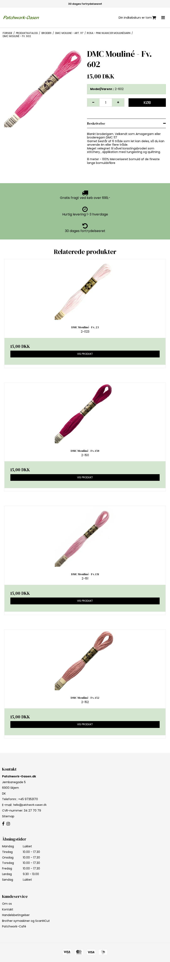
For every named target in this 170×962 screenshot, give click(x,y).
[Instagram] (8, 824)
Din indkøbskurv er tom (135, 18)
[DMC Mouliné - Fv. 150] (85, 413)
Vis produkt (85, 354)
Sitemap (8, 816)
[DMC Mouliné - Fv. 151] (85, 536)
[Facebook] (3, 824)
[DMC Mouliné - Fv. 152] (85, 660)
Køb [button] (147, 102)
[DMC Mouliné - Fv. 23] (85, 289)
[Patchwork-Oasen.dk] (21, 17)
